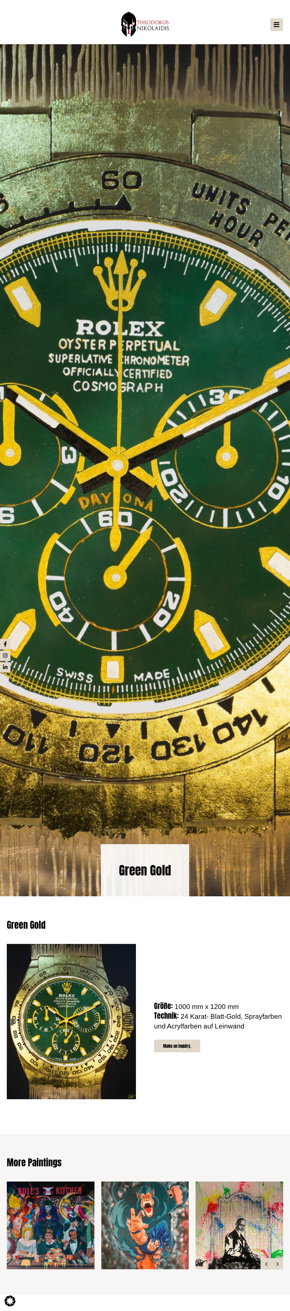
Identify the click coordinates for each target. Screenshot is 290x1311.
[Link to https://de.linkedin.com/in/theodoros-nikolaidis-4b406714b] (5, 667)
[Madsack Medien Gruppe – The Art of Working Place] (239, 1225)
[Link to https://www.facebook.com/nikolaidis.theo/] (5, 644)
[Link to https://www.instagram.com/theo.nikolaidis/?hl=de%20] (5, 656)
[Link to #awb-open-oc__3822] (276, 24)
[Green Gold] (71, 946)
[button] (10, 1022)
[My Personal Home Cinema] (145, 1225)
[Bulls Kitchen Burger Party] (50, 1225)
